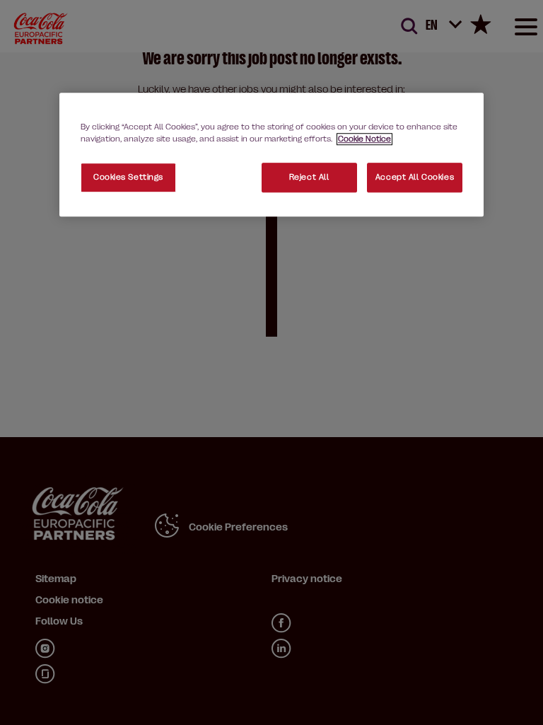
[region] (271, 154)
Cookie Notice (364, 139)
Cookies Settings (128, 177)
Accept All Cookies (414, 177)
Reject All (309, 177)
